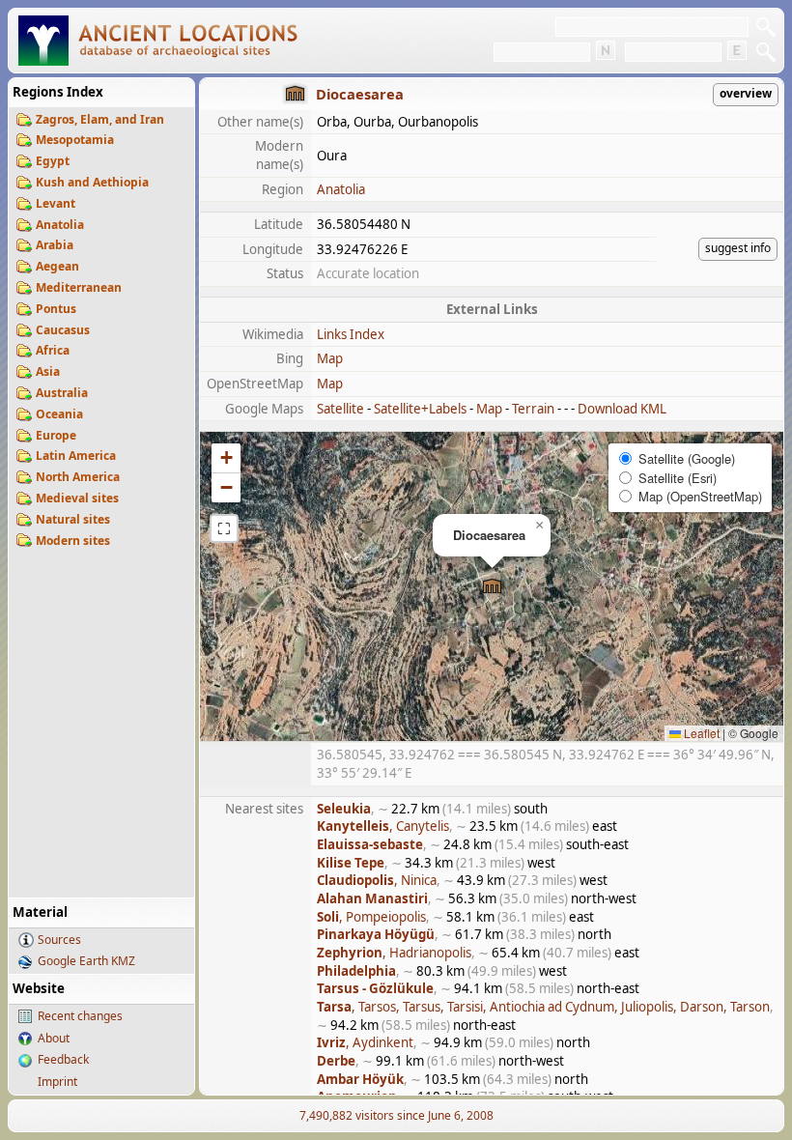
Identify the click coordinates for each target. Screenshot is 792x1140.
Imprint (57, 1081)
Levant (55, 203)
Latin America (76, 455)
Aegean (57, 266)
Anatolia (60, 224)
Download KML (622, 408)
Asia (48, 371)
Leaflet (700, 733)
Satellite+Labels (420, 408)
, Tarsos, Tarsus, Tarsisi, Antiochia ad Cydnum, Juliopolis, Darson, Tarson (543, 1006)
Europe (56, 435)
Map (330, 358)
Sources (59, 939)
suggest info (738, 248)
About (54, 1038)
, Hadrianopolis (394, 952)
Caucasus (63, 330)
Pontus (56, 308)
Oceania (59, 414)
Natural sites (73, 519)
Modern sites (73, 540)
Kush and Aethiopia (92, 182)
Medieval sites (77, 498)
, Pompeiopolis (371, 917)
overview (746, 93)
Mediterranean (79, 287)
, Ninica (377, 880)
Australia (62, 393)
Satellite (340, 408)
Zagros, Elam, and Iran (100, 119)
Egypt (53, 161)
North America (78, 477)
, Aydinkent (365, 1042)
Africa (53, 350)
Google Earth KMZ (86, 961)
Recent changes (80, 1016)
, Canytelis (383, 826)
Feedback (63, 1059)
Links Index (350, 334)
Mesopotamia (75, 139)
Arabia (54, 245)
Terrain (533, 408)
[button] (492, 587)
